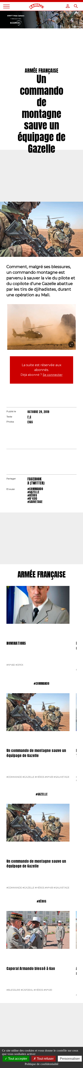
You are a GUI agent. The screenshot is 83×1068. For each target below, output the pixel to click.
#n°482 (10, 664)
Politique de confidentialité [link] (41, 1064)
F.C (29, 417)
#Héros (32, 495)
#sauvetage (35, 502)
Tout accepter (17, 1058)
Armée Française (42, 575)
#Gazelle (33, 492)
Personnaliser (70, 1058)
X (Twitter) (36, 483)
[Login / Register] (68, 6)
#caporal (27, 989)
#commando (35, 489)
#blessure (13, 989)
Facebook (34, 479)
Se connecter (52, 375)
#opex (19, 664)
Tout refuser (45, 1058)
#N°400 (32, 498)
